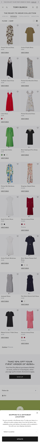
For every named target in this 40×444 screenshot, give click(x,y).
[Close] (37, 413)
